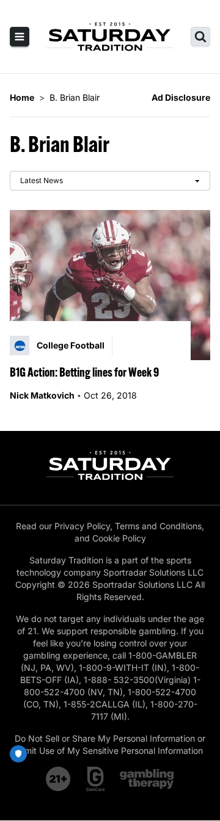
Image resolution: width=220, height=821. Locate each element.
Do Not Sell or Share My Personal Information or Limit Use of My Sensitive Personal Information (110, 744)
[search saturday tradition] (200, 36)
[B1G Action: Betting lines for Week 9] (110, 285)
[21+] (59, 779)
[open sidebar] (19, 36)
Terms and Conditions (158, 526)
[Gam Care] (95, 779)
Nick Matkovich (42, 395)
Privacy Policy (82, 526)
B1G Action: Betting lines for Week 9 (84, 372)
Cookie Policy (119, 538)
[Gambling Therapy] (147, 779)
